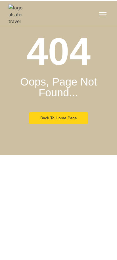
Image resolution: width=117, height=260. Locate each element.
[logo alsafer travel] (21, 14)
